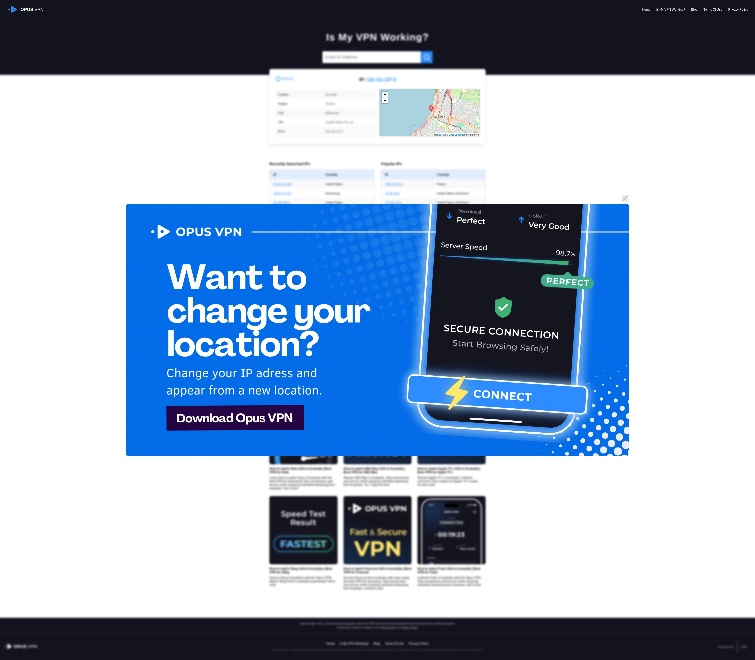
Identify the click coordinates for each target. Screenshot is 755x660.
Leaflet (441, 134)
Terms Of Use (712, 9)
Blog (694, 9)
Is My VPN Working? (670, 9)
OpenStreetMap (457, 134)
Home (646, 9)
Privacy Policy (738, 9)
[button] (431, 109)
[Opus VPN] (377, 330)
